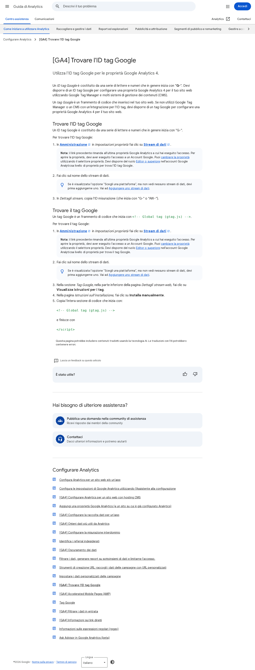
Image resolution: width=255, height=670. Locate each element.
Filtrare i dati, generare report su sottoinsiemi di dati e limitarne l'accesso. (107, 559)
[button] (7, 6)
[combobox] (129, 6)
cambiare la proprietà (175, 157)
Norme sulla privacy (43, 661)
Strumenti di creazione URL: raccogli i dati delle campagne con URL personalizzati (112, 567)
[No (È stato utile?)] (195, 374)
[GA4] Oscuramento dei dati (78, 550)
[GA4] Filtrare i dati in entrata (78, 611)
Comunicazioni (44, 19)
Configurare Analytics (76, 470)
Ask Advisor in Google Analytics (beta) (84, 638)
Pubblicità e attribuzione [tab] (151, 29)
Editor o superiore (148, 161)
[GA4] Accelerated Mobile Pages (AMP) (85, 594)
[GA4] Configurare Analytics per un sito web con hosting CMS (100, 497)
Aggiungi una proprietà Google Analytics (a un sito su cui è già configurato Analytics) (115, 506)
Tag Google (67, 602)
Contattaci (244, 19)
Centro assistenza (17, 19)
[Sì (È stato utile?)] (185, 374)
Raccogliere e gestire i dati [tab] (73, 29)
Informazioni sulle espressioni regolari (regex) (89, 629)
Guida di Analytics (28, 6)
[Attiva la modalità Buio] (112, 662)
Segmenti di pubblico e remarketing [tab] (197, 29)
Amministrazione (73, 145)
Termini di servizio (66, 661)
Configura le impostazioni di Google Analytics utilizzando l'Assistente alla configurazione (117, 488)
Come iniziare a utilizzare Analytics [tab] (26, 29)
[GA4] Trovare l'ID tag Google (79, 585)
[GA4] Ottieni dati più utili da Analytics (84, 524)
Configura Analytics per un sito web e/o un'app (90, 480)
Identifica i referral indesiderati (79, 541)
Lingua (89, 657)
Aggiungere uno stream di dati (129, 188)
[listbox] (94, 662)
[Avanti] (247, 29)
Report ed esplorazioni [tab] (113, 29)
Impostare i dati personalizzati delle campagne (90, 576)
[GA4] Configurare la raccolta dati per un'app (89, 515)
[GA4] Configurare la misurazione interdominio (89, 532)
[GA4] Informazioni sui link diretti (80, 620)
